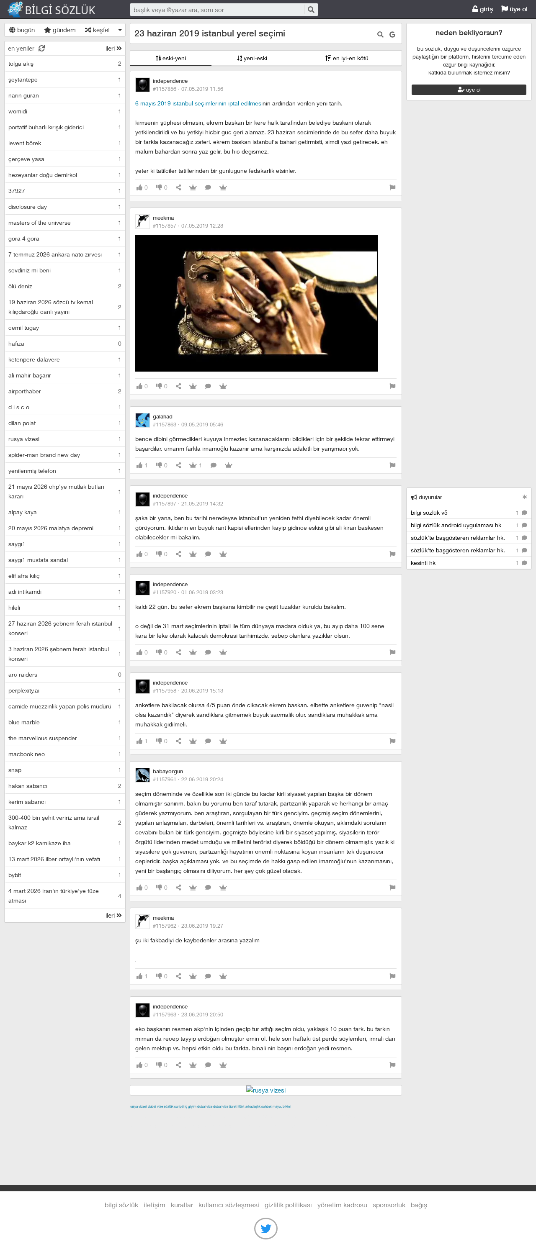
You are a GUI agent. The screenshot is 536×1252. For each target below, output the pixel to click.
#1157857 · (188, 225)
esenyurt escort (266, 1125)
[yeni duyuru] (525, 497)
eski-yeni (173, 58)
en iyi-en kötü (349, 58)
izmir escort (146, 1116)
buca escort (225, 1116)
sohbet (266, 1106)
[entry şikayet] (392, 187)
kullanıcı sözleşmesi (228, 1204)
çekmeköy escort (338, 1116)
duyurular (429, 497)
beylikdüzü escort (314, 1125)
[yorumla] (208, 187)
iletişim (154, 1204)
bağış (419, 1204)
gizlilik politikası (288, 1204)
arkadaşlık (252, 1106)
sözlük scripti (174, 1106)
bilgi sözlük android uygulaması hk (466, 525)
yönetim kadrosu (342, 1204)
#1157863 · (188, 424)
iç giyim (190, 1106)
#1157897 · (188, 503)
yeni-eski (254, 58)
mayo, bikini (282, 1106)
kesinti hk (466, 562)
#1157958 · (188, 690)
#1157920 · (188, 592)
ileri (111, 48)
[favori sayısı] (193, 187)
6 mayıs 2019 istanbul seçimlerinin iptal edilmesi (199, 103)
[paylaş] (178, 187)
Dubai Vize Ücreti (225, 1106)
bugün (25, 29)
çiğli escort (297, 1116)
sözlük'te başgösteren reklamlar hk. (466, 537)
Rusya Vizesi (138, 1106)
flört (241, 1106)
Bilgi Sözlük (58, 9)
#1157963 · (188, 1014)
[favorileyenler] (223, 187)
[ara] (310, 9)
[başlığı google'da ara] (392, 34)
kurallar (182, 1204)
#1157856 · (188, 88)
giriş (485, 9)
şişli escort (227, 1125)
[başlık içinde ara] (380, 34)
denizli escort (261, 1116)
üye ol (518, 9)
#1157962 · (188, 925)
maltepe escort (185, 1116)
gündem (63, 29)
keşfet (100, 29)
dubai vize (155, 1106)
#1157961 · (188, 779)
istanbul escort (190, 1125)
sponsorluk (389, 1204)
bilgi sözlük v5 (466, 512)
